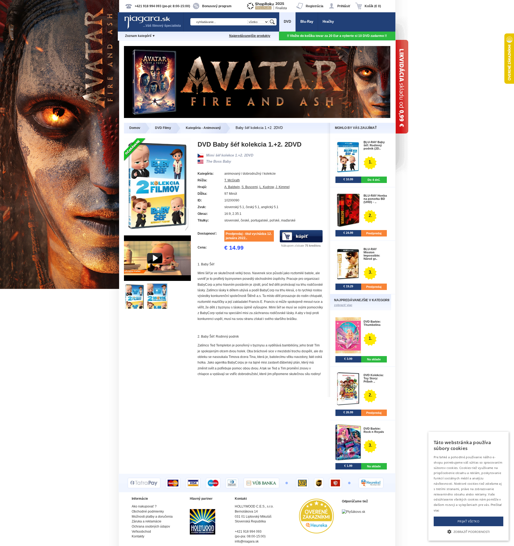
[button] (468, 531)
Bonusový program (217, 6)
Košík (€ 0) (373, 6)
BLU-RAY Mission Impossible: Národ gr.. (372, 253)
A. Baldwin (232, 187)
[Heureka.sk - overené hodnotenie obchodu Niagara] (316, 532)
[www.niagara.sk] (153, 28)
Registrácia (314, 6)
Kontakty (138, 536)
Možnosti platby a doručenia (152, 516)
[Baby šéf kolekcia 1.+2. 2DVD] (135, 308)
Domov (134, 128)
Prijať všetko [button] (468, 521)
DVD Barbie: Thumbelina (372, 323)
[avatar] (257, 117)
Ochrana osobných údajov (151, 526)
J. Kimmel (282, 187)
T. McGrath (232, 180)
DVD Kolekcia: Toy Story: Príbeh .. (374, 378)
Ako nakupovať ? (144, 506)
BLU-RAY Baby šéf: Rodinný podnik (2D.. (374, 145)
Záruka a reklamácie (146, 521)
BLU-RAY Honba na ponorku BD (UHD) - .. (375, 199)
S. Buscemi (249, 187)
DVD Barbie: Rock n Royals (374, 430)
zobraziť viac (343, 305)
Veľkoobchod (141, 531)
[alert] (468, 486)
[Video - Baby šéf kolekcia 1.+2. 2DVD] (157, 280)
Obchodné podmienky (148, 511)
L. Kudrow (266, 187)
